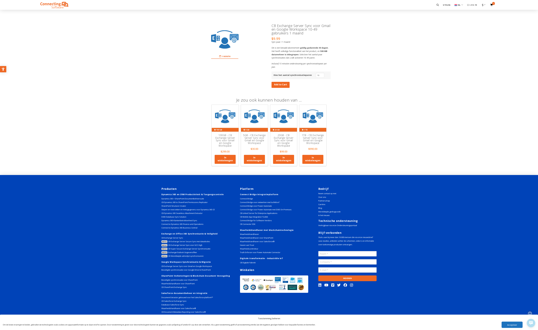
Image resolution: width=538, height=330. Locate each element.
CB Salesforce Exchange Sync (173, 301)
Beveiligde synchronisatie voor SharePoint (179, 280)
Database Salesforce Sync (172, 304)
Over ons (322, 197)
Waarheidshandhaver (249, 234)
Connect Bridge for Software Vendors (256, 220)
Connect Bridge (246, 198)
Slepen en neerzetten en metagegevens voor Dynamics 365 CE (188, 209)
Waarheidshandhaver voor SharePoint (178, 283)
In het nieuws (324, 215)
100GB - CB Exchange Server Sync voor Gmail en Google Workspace (225, 140)
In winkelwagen (225, 159)
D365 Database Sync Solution (173, 217)
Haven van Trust (247, 245)
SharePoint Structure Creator (173, 206)
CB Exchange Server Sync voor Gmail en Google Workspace (186, 266)
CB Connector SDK (247, 224)
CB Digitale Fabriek (248, 262)
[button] (437, 5)
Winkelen (247, 270)
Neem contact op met (327, 193)
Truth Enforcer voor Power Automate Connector (260, 252)
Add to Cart (280, 84)
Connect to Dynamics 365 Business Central (179, 227)
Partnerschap (324, 200)
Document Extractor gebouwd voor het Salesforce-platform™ (187, 297)
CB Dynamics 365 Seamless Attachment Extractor (182, 213)
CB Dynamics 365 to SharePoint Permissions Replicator (184, 202)
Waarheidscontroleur (249, 248)
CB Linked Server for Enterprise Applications (258, 213)
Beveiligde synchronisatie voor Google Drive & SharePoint (186, 270)
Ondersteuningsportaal (347, 225)
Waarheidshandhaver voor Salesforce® (178, 308)
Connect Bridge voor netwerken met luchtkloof (259, 202)
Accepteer (512, 324)
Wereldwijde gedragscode (329, 211)
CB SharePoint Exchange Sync (174, 287)
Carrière (321, 204)
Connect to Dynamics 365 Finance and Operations (182, 224)
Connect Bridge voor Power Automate (256, 206)
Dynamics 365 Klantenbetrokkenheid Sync (179, 220)
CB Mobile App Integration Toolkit (254, 217)
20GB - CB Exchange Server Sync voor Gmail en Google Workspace (284, 140)
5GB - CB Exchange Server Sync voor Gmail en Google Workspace (254, 139)
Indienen (347, 278)
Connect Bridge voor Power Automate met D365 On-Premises (266, 209)
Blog (320, 208)
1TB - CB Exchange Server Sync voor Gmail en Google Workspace (313, 139)
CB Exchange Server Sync (172, 238)
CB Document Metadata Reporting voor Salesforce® (183, 312)
